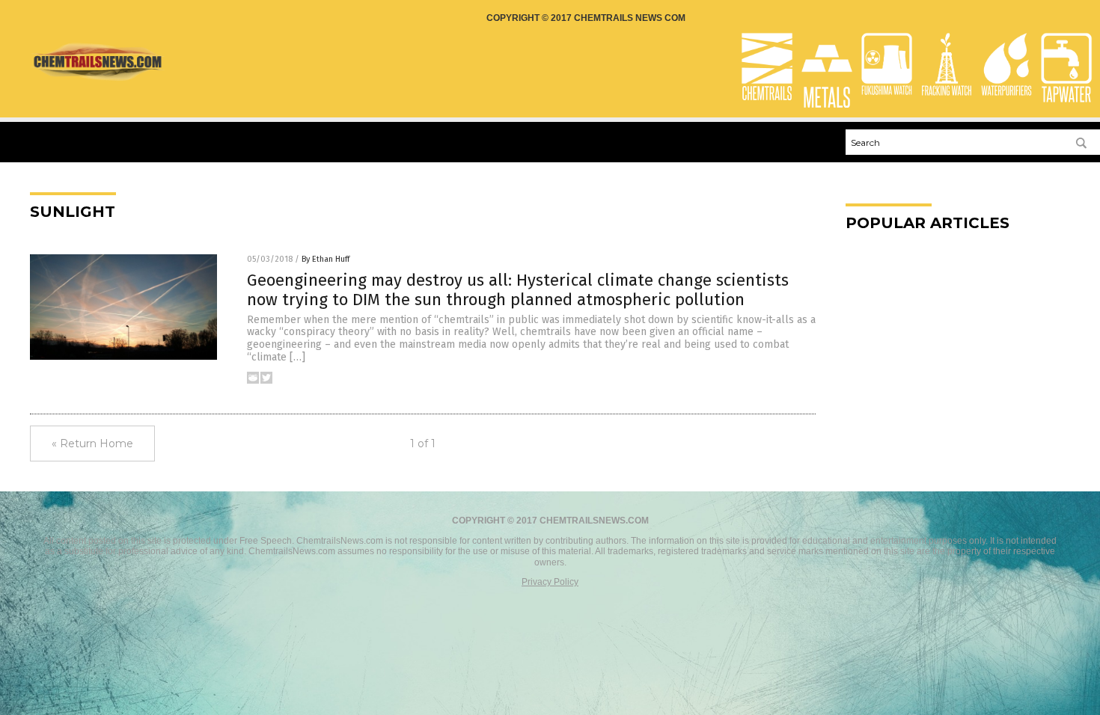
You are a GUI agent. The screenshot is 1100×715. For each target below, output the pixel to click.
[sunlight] (97, 78)
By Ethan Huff (325, 259)
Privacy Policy (550, 582)
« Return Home (92, 443)
